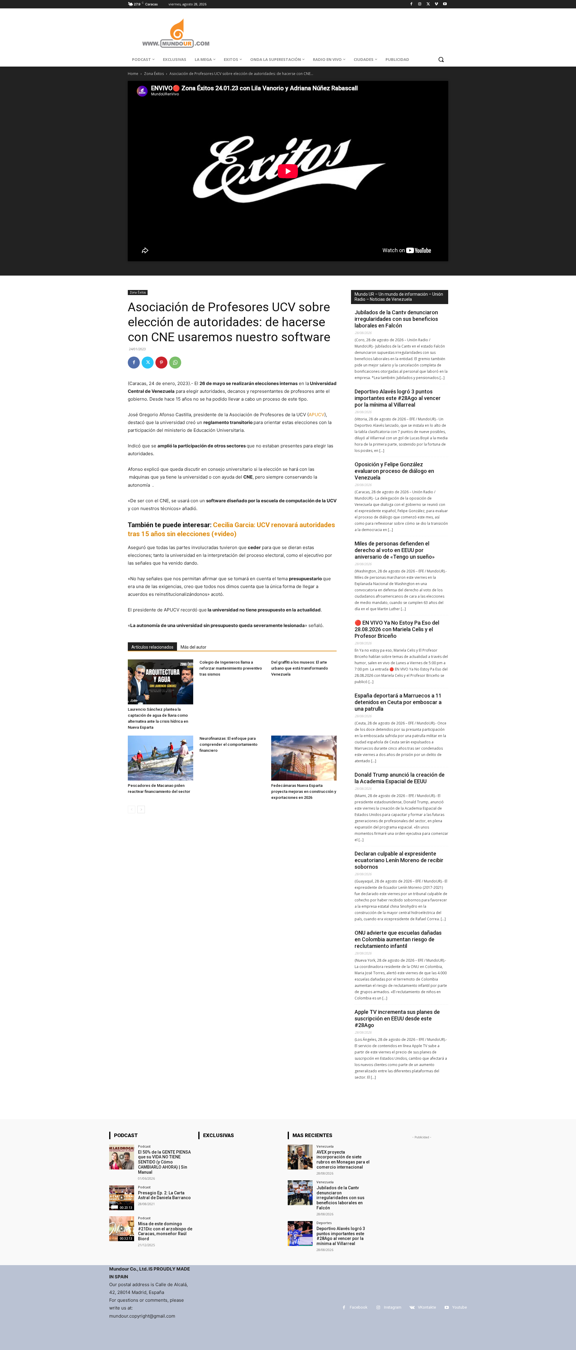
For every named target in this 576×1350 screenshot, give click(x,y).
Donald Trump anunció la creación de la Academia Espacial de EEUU (400, 778)
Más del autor (193, 647)
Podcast (144, 1146)
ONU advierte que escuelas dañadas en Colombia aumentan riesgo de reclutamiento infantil (398, 939)
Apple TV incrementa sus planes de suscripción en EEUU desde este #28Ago (397, 1018)
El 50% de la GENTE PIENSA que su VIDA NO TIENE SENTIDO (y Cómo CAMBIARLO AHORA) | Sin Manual (164, 1162)
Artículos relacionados (152, 647)
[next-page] (141, 809)
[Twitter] (428, 4)
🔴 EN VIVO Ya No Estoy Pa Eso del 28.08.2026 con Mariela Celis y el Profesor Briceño (397, 629)
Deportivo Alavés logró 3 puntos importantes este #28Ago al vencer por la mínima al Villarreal (398, 398)
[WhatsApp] (175, 363)
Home (133, 73)
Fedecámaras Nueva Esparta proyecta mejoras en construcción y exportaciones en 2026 (303, 791)
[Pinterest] (161, 363)
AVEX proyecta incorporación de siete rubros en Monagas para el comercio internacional (343, 1159)
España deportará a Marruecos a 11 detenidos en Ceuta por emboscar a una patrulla (398, 702)
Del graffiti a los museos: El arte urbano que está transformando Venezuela (299, 668)
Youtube (459, 1307)
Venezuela (325, 1146)
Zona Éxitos (154, 73)
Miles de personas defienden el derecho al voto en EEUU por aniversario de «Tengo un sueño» (395, 550)
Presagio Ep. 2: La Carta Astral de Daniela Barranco (164, 1195)
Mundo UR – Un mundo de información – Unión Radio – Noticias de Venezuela (399, 297)
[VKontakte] (412, 1307)
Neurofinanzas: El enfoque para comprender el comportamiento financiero (228, 744)
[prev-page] (131, 809)
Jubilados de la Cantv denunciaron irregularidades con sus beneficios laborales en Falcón (396, 319)
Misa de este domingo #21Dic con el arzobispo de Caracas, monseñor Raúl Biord (165, 1231)
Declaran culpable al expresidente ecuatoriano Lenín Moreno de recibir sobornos (399, 860)
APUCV (316, 414)
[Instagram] (419, 4)
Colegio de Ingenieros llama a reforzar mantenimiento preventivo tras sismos (231, 668)
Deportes (324, 1222)
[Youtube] (444, 4)
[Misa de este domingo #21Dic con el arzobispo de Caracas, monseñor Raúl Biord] (121, 1228)
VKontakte (427, 1307)
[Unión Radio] (176, 33)
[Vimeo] (436, 4)
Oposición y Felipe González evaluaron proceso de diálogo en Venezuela (394, 471)
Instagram (392, 1307)
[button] (441, 59)
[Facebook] (411, 4)
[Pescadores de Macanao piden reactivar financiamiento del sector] (160, 758)
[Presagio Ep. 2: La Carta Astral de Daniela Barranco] (121, 1197)
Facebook (359, 1307)
